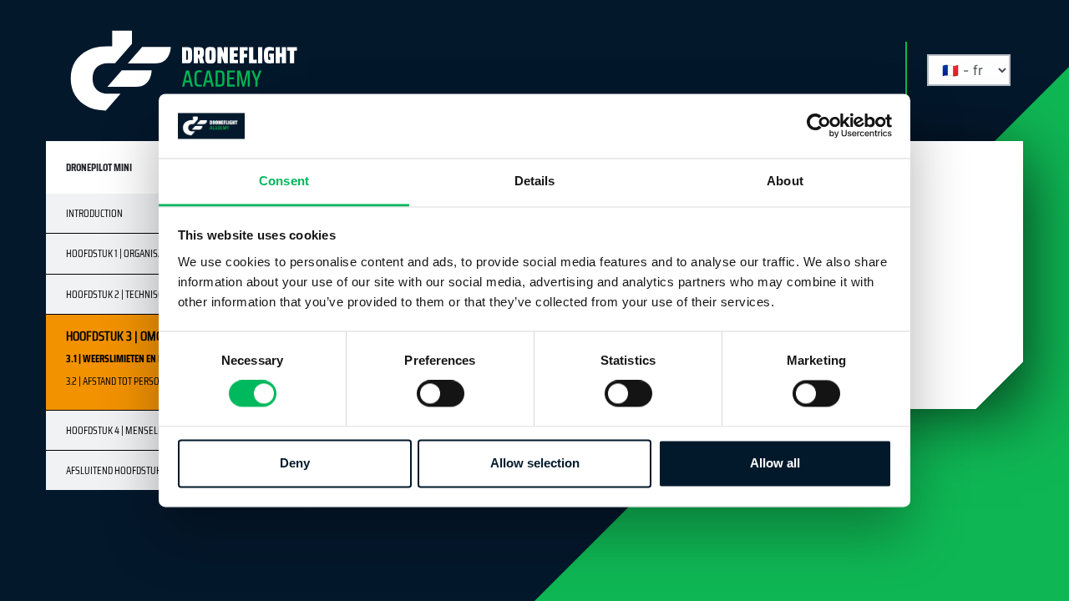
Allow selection (535, 463)
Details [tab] (534, 181)
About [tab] (785, 181)
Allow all (775, 463)
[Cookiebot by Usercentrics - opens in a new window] (819, 126)
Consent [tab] (284, 181)
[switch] (440, 394)
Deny (295, 463)
